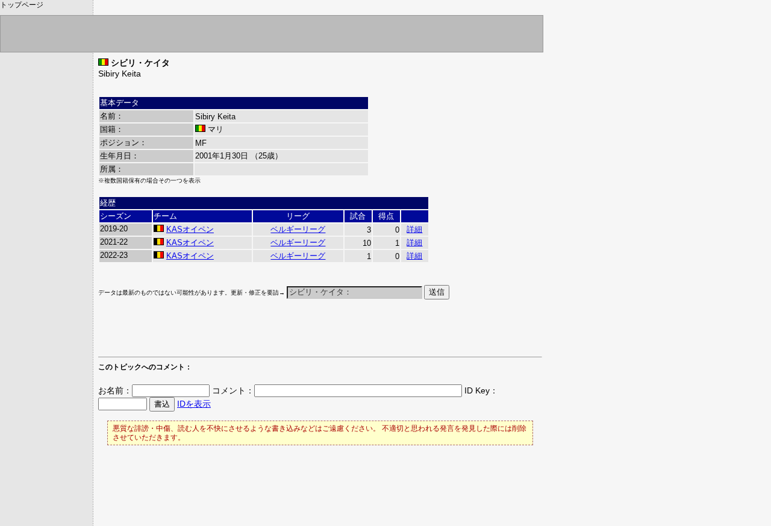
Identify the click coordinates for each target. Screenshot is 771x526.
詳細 (414, 229)
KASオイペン (190, 229)
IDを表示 (194, 404)
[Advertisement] (239, 334)
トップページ (21, 5)
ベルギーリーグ (297, 229)
